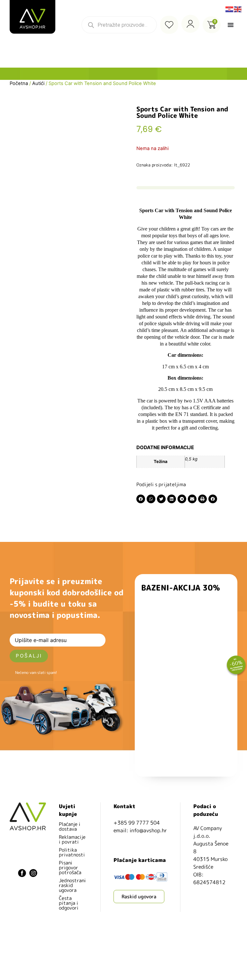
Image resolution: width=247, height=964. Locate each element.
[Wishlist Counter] (169, 24)
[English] (238, 8)
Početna (19, 83)
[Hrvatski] (229, 8)
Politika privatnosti (72, 852)
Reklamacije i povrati (72, 839)
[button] (140, 499)
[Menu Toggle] (230, 25)
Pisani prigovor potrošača (70, 867)
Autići (38, 83)
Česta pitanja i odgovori (68, 903)
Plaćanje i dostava (69, 826)
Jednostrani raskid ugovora (72, 885)
